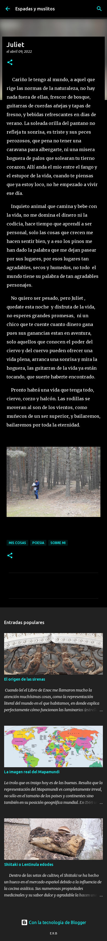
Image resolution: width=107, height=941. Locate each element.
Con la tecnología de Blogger (57, 922)
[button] (10, 62)
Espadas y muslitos (35, 8)
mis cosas (17, 543)
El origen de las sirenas (24, 679)
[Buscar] (99, 8)
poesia (38, 543)
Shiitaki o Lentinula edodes (28, 864)
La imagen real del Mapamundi (32, 772)
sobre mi (58, 543)
